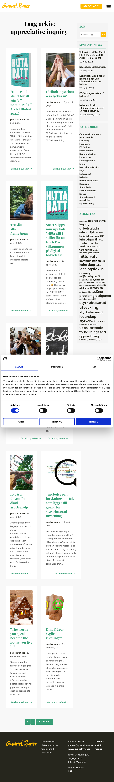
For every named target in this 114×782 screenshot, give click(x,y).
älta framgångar (95, 339)
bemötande (99, 233)
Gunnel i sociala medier (99, 745)
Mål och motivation (89, 167)
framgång (96, 247)
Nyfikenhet (85, 174)
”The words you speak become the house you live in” (21, 638)
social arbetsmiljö (87, 299)
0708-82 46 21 (91, 6)
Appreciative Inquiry (90, 134)
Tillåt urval (57, 421)
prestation (83, 285)
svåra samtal (98, 321)
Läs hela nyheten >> (22, 169)
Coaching (84, 141)
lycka (98, 265)
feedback (85, 246)
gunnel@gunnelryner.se (80, 745)
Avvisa (21, 421)
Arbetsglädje (86, 137)
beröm (82, 236)
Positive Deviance (88, 181)
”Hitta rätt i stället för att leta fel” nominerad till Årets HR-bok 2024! (92, 55)
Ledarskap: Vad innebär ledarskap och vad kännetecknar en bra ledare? (92, 80)
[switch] (43, 410)
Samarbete (85, 187)
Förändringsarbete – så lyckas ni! (91, 95)
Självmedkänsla (87, 191)
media (82, 274)
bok (87, 236)
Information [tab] (57, 367)
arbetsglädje (89, 228)
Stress (82, 194)
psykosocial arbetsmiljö (96, 285)
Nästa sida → (44, 722)
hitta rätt (88, 257)
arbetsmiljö (86, 232)
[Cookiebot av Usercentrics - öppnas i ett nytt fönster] (98, 359)
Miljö (81, 171)
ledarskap (87, 265)
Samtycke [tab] (20, 367)
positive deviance (86, 283)
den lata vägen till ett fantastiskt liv (92, 240)
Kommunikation (87, 154)
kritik (103, 261)
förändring (86, 250)
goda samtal (93, 253)
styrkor (85, 321)
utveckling (83, 339)
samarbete (97, 288)
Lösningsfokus (87, 161)
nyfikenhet (98, 280)
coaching (94, 236)
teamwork (94, 324)
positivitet (100, 283)
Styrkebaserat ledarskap (92, 67)
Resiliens (84, 184)
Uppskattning (86, 203)
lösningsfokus (91, 269)
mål (97, 276)
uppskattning (89, 336)
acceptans (83, 221)
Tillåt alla (93, 421)
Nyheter (83, 177)
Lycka (82, 164)
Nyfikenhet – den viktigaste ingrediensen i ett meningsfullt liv (92, 108)
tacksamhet (84, 324)
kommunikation (90, 261)
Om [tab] (94, 367)
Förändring (85, 147)
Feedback (84, 144)
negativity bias (85, 280)
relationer (84, 288)
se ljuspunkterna (86, 292)
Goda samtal (86, 151)
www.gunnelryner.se (79, 749)
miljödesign (87, 276)
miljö (88, 273)
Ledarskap (85, 157)
